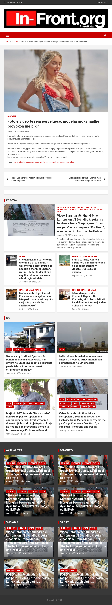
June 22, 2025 (65, 367)
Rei (92, 276)
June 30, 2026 (12, 513)
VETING (60, 212)
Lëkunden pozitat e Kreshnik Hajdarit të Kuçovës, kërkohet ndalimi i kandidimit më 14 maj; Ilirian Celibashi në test (89, 299)
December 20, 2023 (27, 282)
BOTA (59, 207)
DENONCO (67, 207)
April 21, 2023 (25, 309)
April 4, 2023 (77, 309)
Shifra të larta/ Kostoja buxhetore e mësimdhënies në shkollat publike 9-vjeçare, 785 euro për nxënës (88, 266)
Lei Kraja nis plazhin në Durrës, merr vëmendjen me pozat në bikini (85, 179)
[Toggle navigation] (7, 35)
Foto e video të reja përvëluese (26, 162)
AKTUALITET (14, 450)
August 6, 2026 (12, 481)
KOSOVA (11, 200)
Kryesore (85, 207)
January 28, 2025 (64, 235)
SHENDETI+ (83, 210)
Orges (35, 309)
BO (8, 318)
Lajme (60, 210)
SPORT (100, 210)
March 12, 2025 (12, 434)
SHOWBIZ (12, 116)
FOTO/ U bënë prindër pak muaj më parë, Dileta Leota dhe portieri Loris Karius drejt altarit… (29, 578)
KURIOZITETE (96, 207)
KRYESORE (76, 207)
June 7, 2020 (13, 131)
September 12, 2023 (81, 276)
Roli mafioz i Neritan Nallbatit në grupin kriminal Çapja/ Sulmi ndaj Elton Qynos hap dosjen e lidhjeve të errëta (28, 472)
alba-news (24, 131)
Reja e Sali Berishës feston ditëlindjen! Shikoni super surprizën (31, 179)
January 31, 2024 (13, 585)
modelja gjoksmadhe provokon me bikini (57, 162)
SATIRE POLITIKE (70, 210)
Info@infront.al (102, 2)
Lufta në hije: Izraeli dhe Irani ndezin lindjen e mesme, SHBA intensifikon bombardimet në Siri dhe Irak (81, 359)
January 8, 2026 (13, 373)
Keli (39, 282)
